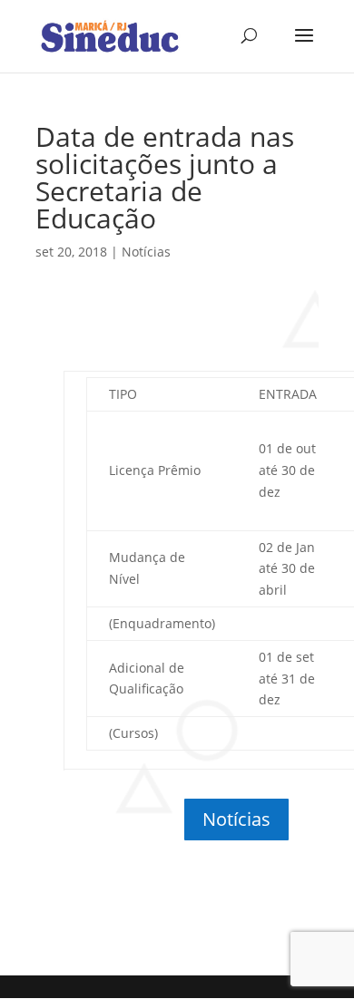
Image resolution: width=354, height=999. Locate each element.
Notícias (146, 251)
